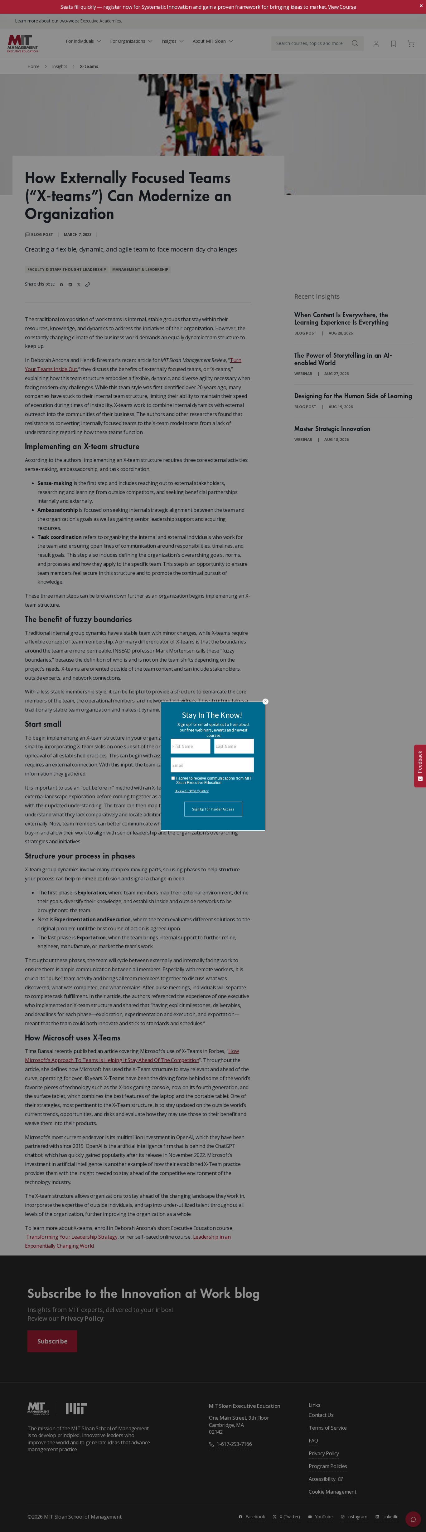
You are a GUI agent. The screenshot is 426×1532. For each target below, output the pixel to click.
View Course (342, 6)
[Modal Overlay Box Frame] (213, 766)
